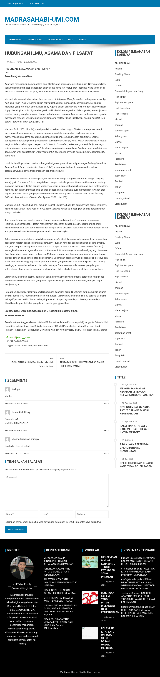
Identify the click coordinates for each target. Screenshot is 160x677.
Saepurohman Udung (132, 606)
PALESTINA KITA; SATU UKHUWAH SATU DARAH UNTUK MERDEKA (134, 429)
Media (118, 153)
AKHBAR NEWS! (16, 39)
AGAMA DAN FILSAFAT (23, 345)
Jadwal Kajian (55, 39)
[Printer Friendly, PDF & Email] (18, 337)
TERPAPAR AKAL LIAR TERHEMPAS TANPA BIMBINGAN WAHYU (82, 362)
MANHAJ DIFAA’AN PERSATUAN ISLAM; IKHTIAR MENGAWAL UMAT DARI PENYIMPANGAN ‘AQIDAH (60, 610)
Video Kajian (121, 203)
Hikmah (118, 119)
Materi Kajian (35, 39)
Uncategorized (122, 198)
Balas (106, 403)
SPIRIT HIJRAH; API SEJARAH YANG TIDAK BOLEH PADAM (137, 465)
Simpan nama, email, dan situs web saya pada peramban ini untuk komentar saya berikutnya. (54, 522)
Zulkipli (16, 389)
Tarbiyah (119, 181)
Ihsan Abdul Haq (21, 412)
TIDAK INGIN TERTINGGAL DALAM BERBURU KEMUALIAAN (135, 447)
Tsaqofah (120, 192)
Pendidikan (120, 164)
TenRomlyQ (127, 593)
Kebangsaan (121, 136)
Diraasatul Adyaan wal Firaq (129, 91)
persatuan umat (123, 170)
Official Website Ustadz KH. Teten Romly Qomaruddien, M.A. (33, 24)
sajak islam (120, 175)
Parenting (119, 158)
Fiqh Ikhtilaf (120, 96)
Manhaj (25, 341)
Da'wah (118, 85)
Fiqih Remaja (121, 113)
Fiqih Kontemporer (124, 102)
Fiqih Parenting (122, 108)
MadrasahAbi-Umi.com (42, 19)
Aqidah (18, 341)
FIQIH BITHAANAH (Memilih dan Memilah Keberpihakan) (32, 362)
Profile (82, 39)
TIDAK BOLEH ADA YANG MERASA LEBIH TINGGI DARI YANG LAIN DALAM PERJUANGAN (58, 624)
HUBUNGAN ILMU (40, 345)
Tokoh (118, 187)
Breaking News (122, 74)
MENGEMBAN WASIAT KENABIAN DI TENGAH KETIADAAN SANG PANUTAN (136, 392)
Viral (82, 672)
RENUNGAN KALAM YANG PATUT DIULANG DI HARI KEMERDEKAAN (135, 410)
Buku (70, 39)
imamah (119, 125)
